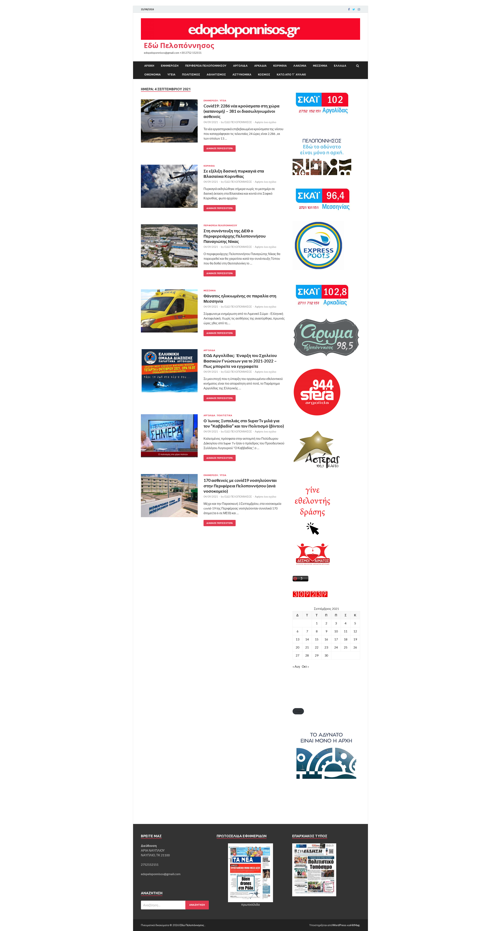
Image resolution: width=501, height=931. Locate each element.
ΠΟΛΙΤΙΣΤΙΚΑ (224, 415)
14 (307, 639)
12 (355, 631)
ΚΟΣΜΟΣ (264, 74)
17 (336, 639)
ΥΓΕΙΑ (171, 74)
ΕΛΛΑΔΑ (340, 65)
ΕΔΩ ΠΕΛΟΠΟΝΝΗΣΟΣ (238, 122)
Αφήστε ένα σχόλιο (265, 122)
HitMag (355, 925)
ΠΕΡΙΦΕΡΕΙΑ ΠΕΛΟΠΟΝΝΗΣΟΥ (205, 65)
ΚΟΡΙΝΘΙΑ (280, 65)
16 (326, 639)
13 (297, 639)
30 (326, 655)
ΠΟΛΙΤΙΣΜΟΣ (191, 74)
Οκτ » (305, 666)
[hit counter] (310, 596)
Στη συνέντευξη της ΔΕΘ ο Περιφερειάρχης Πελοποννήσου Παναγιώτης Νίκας (235, 236)
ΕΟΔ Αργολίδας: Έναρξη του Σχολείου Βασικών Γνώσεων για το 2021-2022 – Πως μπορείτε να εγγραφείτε (240, 361)
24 (336, 647)
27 (297, 655)
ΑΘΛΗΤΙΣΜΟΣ (216, 74)
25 (345, 647)
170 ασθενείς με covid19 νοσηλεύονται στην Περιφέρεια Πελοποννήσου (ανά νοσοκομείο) (240, 485)
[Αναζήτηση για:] (175, 905)
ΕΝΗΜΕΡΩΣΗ (169, 65)
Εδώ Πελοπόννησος (179, 45)
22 (316, 647)
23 (326, 647)
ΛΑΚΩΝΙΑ (299, 65)
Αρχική (149, 65)
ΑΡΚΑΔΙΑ (260, 65)
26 (355, 647)
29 (316, 655)
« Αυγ (296, 666)
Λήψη (298, 711)
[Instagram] (359, 9)
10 (336, 631)
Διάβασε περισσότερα (219, 148)
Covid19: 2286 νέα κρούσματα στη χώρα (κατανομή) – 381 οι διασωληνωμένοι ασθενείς (241, 111)
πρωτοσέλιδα (250, 904)
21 (307, 647)
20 (297, 647)
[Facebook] (349, 9)
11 (345, 631)
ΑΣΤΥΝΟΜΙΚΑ (241, 74)
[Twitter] (353, 9)
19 (355, 639)
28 (307, 655)
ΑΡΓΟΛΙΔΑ (240, 65)
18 (345, 639)
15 (316, 639)
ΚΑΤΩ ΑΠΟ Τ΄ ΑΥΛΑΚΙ (291, 74)
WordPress (339, 925)
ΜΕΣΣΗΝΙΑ (320, 65)
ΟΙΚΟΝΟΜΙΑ (152, 74)
